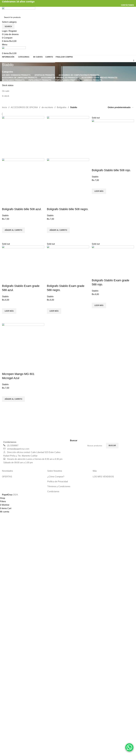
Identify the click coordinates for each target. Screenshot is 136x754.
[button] (13, 230)
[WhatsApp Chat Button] (129, 747)
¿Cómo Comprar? (55, 476)
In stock (5, 96)
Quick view (5, 236)
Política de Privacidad (57, 481)
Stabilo (5, 215)
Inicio (4, 107)
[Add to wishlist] (5, 224)
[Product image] (23, 179)
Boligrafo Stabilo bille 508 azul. (22, 209)
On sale (5, 91)
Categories (7, 72)
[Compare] (5, 204)
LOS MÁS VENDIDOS (103, 476)
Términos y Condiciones (58, 486)
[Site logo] (18, 10)
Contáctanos (53, 491)
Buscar (112, 446)
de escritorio (47, 107)
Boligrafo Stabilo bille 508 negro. (67, 209)
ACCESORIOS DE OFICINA (24, 107)
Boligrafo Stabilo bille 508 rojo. (111, 170)
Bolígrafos (61, 107)
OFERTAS (7, 476)
